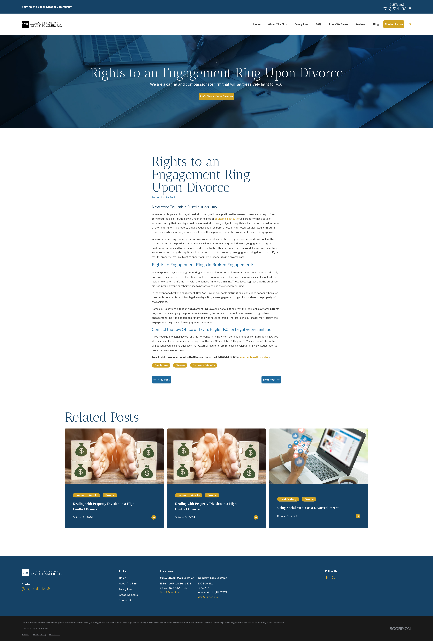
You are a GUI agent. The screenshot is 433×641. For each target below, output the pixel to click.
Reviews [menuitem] (360, 24)
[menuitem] (26, 634)
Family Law (161, 365)
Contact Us (125, 600)
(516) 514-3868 (396, 9)
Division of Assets (204, 365)
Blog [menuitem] (376, 24)
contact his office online (254, 357)
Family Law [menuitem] (301, 24)
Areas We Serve (128, 594)
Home (122, 577)
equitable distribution (227, 218)
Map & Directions (170, 592)
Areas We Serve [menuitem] (338, 24)
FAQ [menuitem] (318, 24)
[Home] (42, 24)
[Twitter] (333, 577)
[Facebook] (326, 577)
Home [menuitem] (256, 24)
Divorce (180, 365)
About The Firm (128, 583)
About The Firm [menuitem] (277, 24)
